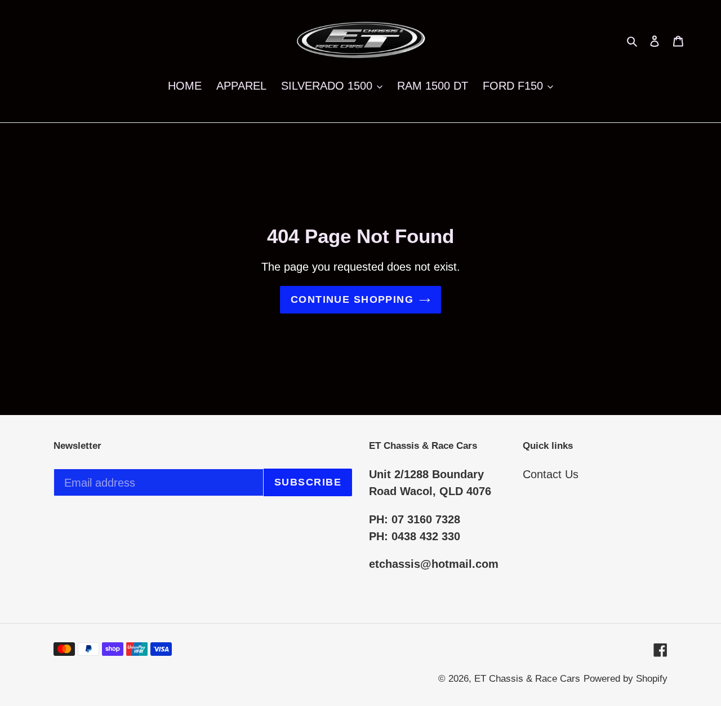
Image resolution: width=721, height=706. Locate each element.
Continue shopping (352, 299)
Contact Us (550, 474)
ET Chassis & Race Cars (527, 678)
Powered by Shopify (625, 678)
